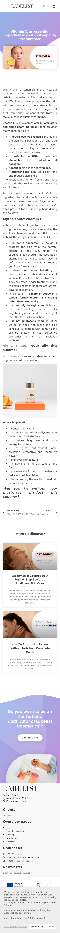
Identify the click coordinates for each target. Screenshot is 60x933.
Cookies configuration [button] (15, 926)
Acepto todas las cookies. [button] (42, 926)
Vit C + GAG (15, 346)
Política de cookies (37, 918)
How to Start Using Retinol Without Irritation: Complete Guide (30, 648)
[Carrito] (54, 6)
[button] (5, 6)
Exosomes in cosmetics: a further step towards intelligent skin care (30, 579)
